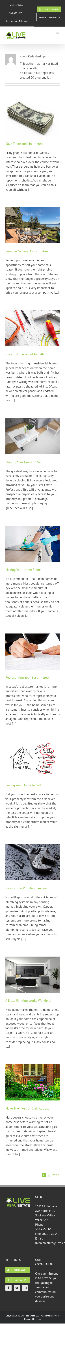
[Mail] (25, 1288)
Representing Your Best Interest (27, 677)
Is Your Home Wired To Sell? (24, 354)
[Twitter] (17, 1288)
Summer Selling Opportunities (26, 251)
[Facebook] (8, 1288)
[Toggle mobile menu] (58, 32)
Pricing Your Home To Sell (23, 785)
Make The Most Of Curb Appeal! (27, 1108)
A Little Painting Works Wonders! (28, 1000)
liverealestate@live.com (16, 21)
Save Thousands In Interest (24, 144)
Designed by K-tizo (32, 1319)
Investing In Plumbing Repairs (26, 888)
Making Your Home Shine (23, 570)
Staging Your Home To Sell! (24, 462)
